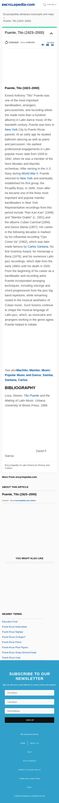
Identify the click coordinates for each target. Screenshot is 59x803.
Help (29, 752)
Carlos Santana (38, 246)
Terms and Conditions (29, 778)
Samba (48, 375)
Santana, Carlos (16, 380)
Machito (22, 370)
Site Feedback (29, 761)
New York (11, 129)
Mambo (34, 370)
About (23, 501)
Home (22, 743)
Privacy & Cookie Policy (29, 770)
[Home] (18, 4)
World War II (30, 173)
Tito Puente (31, 395)
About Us (34, 743)
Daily (29, 787)
